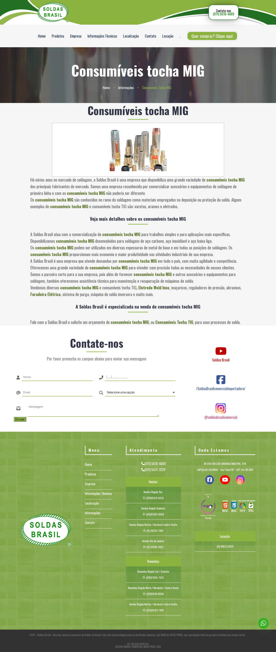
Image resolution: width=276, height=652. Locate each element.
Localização (131, 36)
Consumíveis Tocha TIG (174, 322)
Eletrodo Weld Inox (153, 288)
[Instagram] (221, 404)
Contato (150, 36)
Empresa (75, 36)
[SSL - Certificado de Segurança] (251, 507)
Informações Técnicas (102, 36)
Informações (126, 87)
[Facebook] (220, 376)
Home (42, 36)
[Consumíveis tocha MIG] (138, 149)
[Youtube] (220, 347)
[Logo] (46, 530)
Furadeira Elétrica (45, 294)
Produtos (58, 36)
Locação (167, 36)
